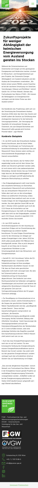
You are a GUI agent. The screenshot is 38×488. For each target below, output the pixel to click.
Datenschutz (23, 485)
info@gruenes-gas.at (13, 463)
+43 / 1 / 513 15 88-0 (13, 459)
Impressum (14, 485)
